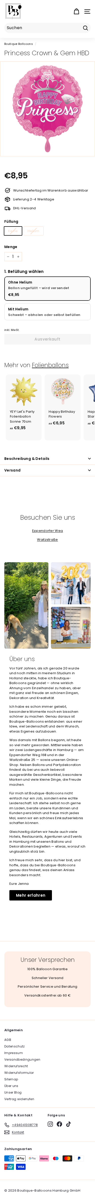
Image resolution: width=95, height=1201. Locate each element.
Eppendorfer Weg (47, 530)
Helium (34, 231)
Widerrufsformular (19, 1073)
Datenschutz (14, 1046)
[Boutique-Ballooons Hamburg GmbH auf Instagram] (50, 1124)
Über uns (11, 1086)
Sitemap (11, 1079)
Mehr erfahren (30, 895)
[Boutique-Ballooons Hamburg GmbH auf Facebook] (59, 1124)
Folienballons (50, 365)
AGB (7, 1040)
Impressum (13, 1053)
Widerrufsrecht (16, 1066)
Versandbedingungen (22, 1059)
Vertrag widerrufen (19, 1099)
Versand (12, 470)
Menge (10, 246)
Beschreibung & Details (27, 458)
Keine (13, 231)
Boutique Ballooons (18, 44)
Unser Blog (13, 1092)
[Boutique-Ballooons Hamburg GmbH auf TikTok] (68, 1124)
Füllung (11, 221)
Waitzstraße (47, 539)
